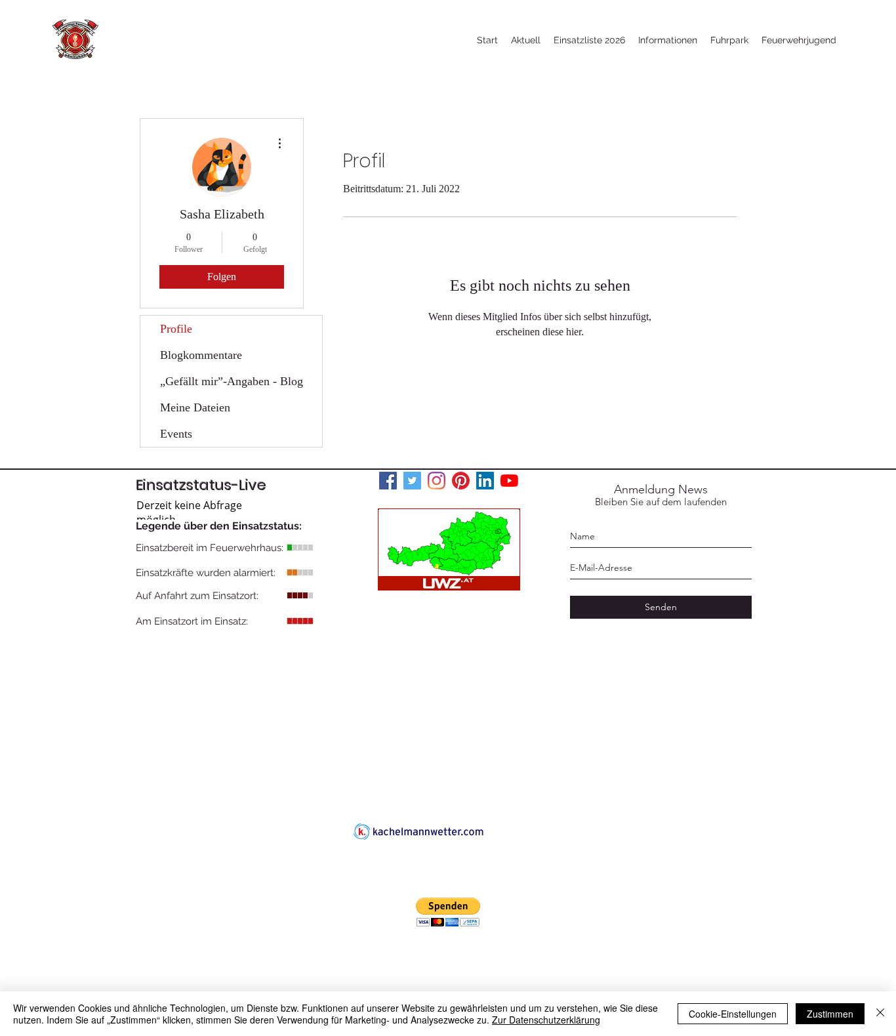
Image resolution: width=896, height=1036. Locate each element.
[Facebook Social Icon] (388, 480)
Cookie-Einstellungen (733, 1013)
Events (176, 433)
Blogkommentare (201, 355)
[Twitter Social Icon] (412, 480)
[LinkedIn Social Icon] (485, 480)
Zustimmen (830, 1013)
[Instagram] (436, 480)
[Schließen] (880, 1014)
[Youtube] (509, 480)
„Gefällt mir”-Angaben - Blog (231, 381)
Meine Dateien (195, 407)
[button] (448, 912)
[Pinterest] (461, 480)
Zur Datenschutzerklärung (546, 1019)
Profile (176, 328)
